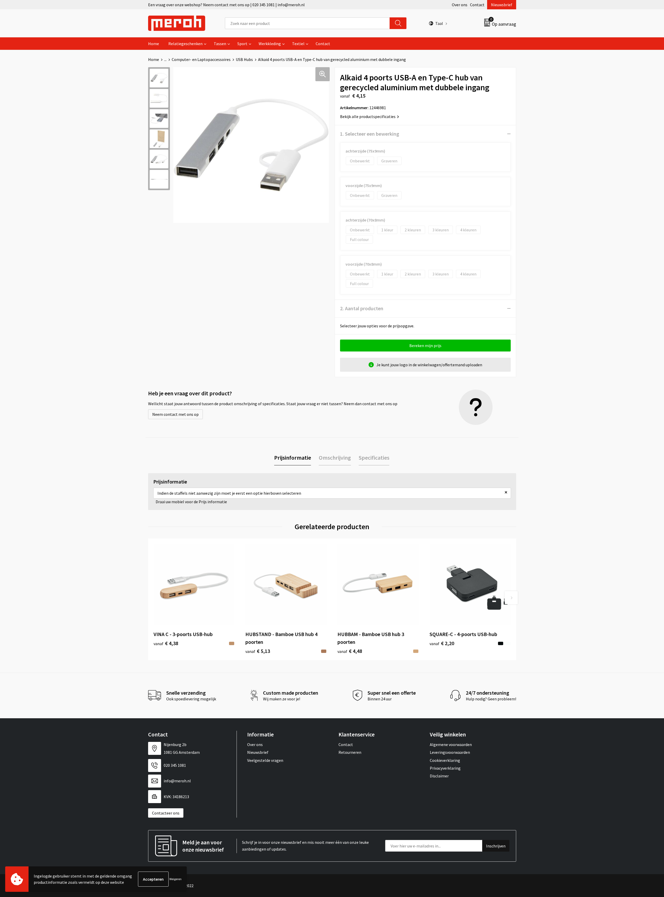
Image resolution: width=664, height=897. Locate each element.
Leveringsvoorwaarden (450, 752)
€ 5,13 (257, 651)
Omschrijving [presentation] (335, 457)
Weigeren (175, 879)
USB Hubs (244, 59)
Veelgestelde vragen (265, 760)
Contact (477, 4)
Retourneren (349, 752)
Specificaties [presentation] (374, 457)
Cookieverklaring (445, 760)
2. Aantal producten (361, 308)
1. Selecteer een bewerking (369, 133)
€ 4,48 (349, 651)
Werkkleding (270, 43)
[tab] (292, 457)
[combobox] (307, 23)
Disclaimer (439, 775)
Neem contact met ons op (175, 414)
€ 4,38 (166, 643)
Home (153, 43)
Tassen (220, 43)
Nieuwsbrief (501, 4)
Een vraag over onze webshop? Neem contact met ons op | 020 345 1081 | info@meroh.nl (226, 4)
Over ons (459, 4)
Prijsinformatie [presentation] (292, 457)
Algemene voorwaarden (451, 744)
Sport (242, 43)
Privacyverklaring (445, 768)
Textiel (298, 43)
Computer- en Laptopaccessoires (201, 59)
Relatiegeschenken (185, 43)
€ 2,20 (442, 643)
